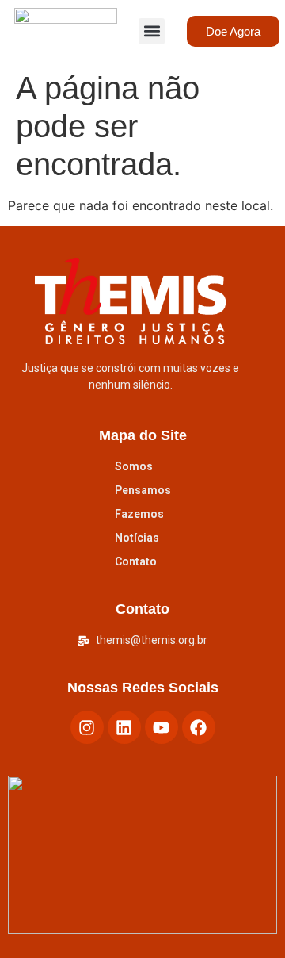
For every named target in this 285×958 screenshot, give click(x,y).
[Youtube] (161, 727)
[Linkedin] (124, 727)
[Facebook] (198, 727)
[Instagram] (87, 727)
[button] (152, 31)
